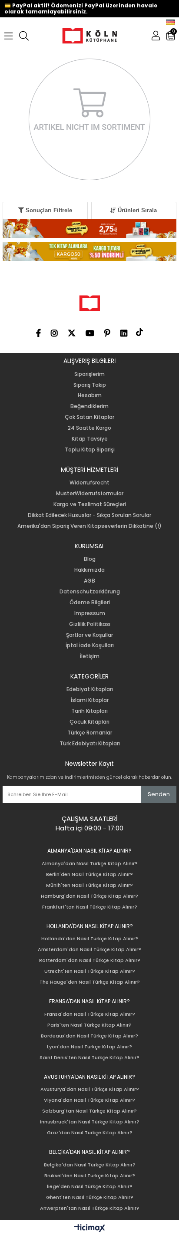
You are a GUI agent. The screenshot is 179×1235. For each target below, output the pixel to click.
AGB (89, 581)
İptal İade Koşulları (90, 645)
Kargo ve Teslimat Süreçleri (89, 504)
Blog (90, 559)
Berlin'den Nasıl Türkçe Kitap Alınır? (89, 874)
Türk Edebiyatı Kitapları (90, 744)
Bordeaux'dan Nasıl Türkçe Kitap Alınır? (89, 1036)
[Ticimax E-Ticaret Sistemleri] (89, 1228)
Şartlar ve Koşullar (89, 635)
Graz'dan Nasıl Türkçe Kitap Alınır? (90, 1133)
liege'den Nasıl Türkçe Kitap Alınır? (90, 1186)
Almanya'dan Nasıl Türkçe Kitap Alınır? (90, 863)
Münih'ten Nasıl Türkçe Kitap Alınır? (89, 885)
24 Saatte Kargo (89, 428)
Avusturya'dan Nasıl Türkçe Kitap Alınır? (89, 1089)
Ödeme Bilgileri (90, 602)
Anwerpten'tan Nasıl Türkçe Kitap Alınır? (89, 1208)
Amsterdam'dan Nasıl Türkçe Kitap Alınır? (89, 949)
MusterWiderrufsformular (89, 494)
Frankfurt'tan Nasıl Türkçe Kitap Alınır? (89, 907)
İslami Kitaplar (90, 700)
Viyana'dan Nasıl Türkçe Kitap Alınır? (89, 1100)
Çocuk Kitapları (89, 722)
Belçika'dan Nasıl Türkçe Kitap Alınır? (90, 1165)
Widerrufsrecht (89, 483)
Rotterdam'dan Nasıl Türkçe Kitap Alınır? (89, 960)
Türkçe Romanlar (89, 733)
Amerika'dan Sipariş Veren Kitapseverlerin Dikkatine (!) (89, 526)
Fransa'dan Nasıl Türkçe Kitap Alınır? (89, 1014)
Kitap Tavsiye (90, 439)
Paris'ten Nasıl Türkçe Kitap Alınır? (89, 1025)
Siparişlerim (89, 374)
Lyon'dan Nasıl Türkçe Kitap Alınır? (89, 1047)
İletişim (89, 656)
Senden (159, 794)
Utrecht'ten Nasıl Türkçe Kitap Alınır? (89, 971)
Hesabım (90, 395)
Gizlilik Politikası (89, 624)
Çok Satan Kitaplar (89, 417)
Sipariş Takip (89, 385)
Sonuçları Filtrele (48, 210)
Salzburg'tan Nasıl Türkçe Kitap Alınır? (89, 1111)
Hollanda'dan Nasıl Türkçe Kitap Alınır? (89, 939)
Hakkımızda (89, 570)
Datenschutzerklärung (90, 592)
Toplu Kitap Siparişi (90, 450)
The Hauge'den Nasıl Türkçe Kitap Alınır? (90, 982)
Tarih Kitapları (89, 711)
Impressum (89, 613)
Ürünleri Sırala (136, 210)
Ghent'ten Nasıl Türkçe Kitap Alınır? (89, 1197)
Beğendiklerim (89, 406)
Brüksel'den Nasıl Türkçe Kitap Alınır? (89, 1176)
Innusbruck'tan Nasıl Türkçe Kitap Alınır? (89, 1122)
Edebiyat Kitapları (89, 689)
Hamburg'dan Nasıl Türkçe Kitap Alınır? (89, 896)
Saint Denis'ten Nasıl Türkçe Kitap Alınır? (89, 1057)
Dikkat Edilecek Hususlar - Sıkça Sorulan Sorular (89, 515)
